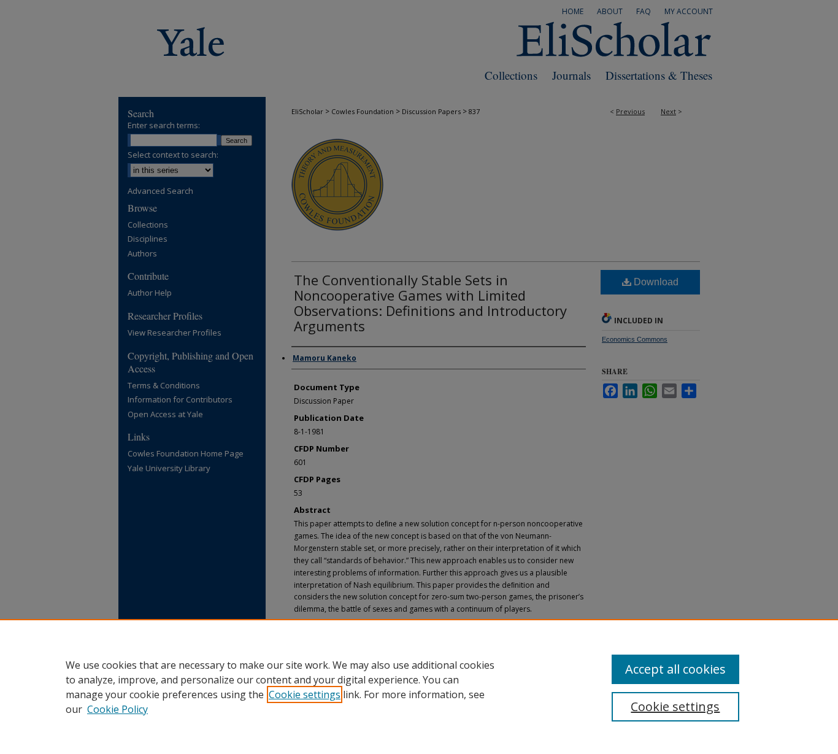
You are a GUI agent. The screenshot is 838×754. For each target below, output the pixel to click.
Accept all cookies (675, 669)
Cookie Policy (117, 709)
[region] (419, 686)
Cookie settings (304, 694)
